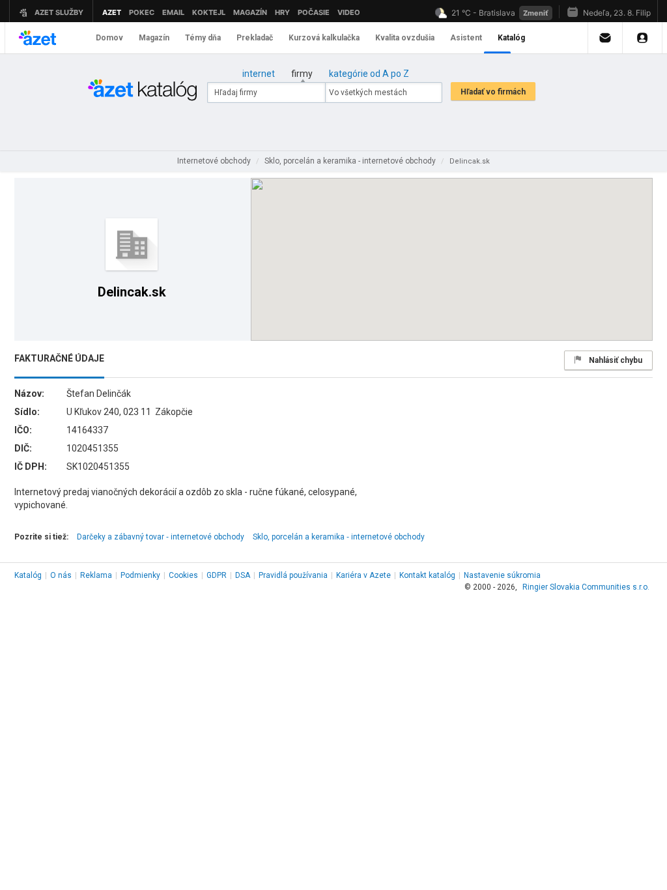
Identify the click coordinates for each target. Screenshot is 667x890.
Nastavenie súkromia (502, 575)
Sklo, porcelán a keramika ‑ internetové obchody (339, 536)
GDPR (216, 575)
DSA (242, 575)
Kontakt (427, 575)
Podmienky (140, 575)
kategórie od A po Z (369, 73)
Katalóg (28, 575)
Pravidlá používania (293, 575)
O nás (61, 575)
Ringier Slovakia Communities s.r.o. (585, 587)
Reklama (96, 575)
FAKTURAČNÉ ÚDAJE (59, 358)
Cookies (183, 575)
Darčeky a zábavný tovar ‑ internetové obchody (160, 536)
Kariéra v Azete (363, 575)
